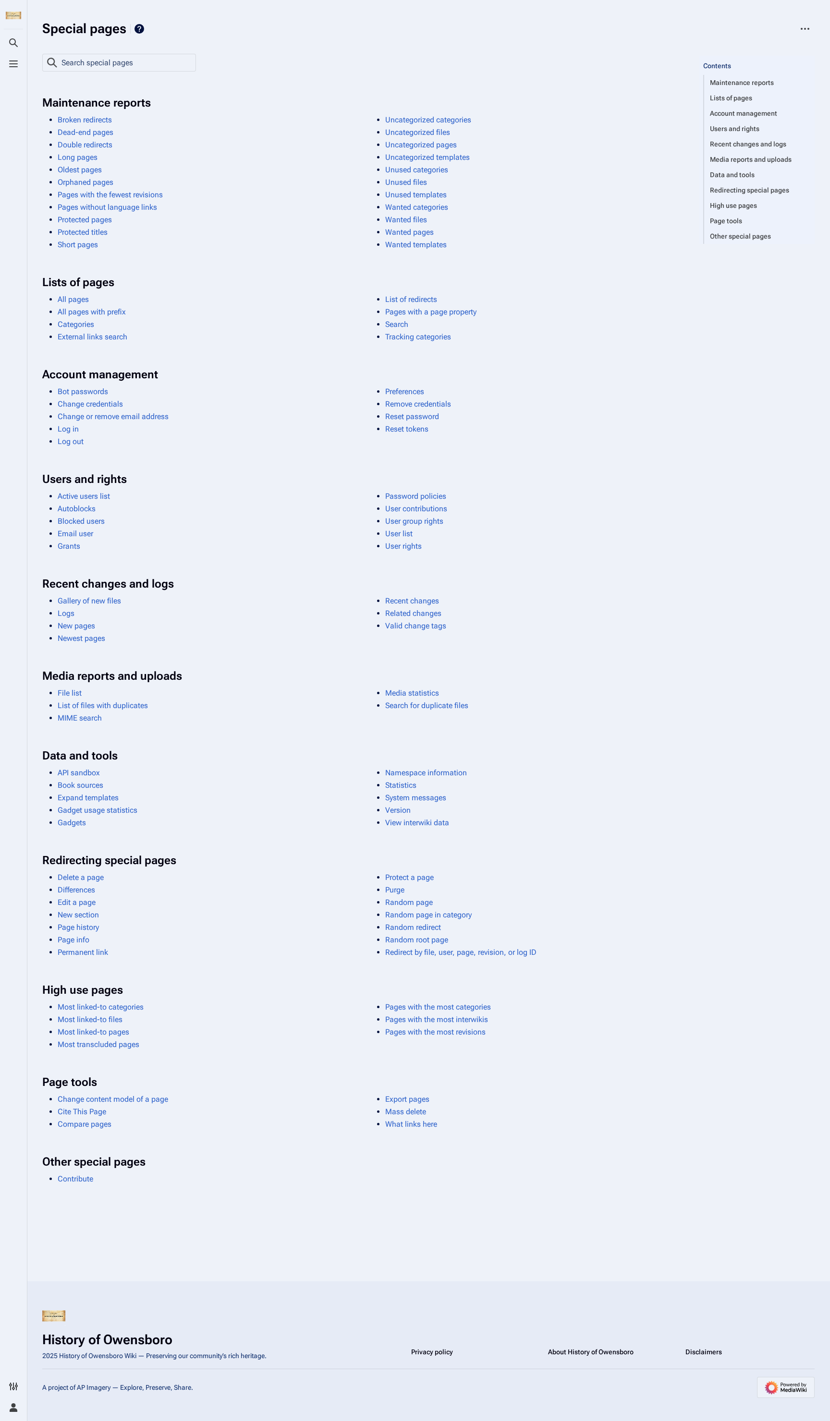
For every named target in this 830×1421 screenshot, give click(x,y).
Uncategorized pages (421, 144)
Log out (71, 441)
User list (399, 533)
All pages (73, 299)
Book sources (80, 785)
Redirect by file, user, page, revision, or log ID (461, 952)
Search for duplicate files (426, 705)
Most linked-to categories (101, 1007)
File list (70, 693)
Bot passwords (83, 391)
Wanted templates (416, 244)
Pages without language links (107, 207)
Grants (69, 546)
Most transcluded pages (98, 1044)
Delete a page (81, 877)
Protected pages (85, 219)
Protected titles (83, 232)
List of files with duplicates (103, 705)
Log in (68, 429)
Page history (78, 927)
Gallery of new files (89, 600)
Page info (73, 939)
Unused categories (416, 169)
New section (78, 914)
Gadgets (72, 822)
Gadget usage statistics (97, 810)
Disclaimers (703, 1352)
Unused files (406, 182)
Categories (76, 324)
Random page (409, 902)
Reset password (412, 416)
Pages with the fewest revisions (110, 194)
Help (139, 29)
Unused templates (416, 194)
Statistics (400, 785)
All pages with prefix (92, 311)
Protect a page (409, 877)
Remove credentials (418, 404)
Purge (394, 889)
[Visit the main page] (13, 15)
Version (398, 810)
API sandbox (79, 772)
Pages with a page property (430, 311)
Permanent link (83, 952)
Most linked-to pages (93, 1031)
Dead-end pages (85, 132)
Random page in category (428, 914)
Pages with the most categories (438, 1007)
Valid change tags (415, 625)
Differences (76, 889)
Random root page (416, 939)
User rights (403, 546)
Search (396, 324)
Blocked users (81, 521)
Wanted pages (409, 232)
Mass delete (405, 1111)
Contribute (75, 1178)
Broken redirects (85, 119)
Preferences (404, 391)
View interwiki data (417, 822)
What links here (411, 1124)
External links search (92, 336)
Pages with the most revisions (435, 1031)
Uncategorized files (417, 132)
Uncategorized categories (428, 119)
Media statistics (412, 693)
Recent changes (412, 600)
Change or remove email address (113, 416)
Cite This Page (82, 1111)
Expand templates (88, 797)
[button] (757, 56)
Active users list (84, 496)
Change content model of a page (113, 1099)
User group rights (414, 521)
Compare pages (84, 1124)
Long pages (78, 157)
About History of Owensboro (591, 1352)
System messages (415, 797)
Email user (75, 533)
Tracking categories (418, 336)
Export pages (407, 1099)
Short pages (78, 244)
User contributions (416, 508)
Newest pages (81, 638)
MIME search (80, 718)
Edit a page (77, 902)
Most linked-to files (90, 1019)
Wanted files (406, 219)
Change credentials (90, 404)
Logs (66, 613)
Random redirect (413, 927)
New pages (76, 625)
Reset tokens (406, 429)
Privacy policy (432, 1352)
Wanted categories (416, 207)
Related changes (413, 613)
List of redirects (411, 299)
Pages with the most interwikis (436, 1019)
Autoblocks (77, 508)
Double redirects (85, 144)
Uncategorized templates (427, 157)
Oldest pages (80, 169)
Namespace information (426, 772)
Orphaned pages (85, 182)
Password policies (415, 496)
